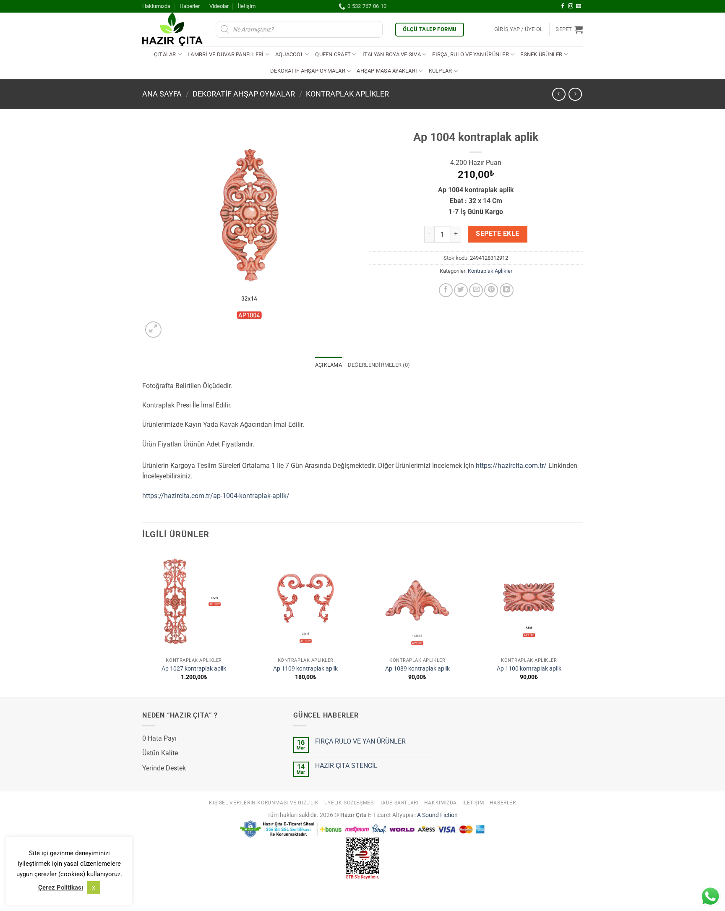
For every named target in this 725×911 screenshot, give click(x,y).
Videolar (219, 6)
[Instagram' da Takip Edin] (570, 6)
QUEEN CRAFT (333, 54)
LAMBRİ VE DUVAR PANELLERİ (225, 54)
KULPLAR (440, 71)
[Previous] (142, 622)
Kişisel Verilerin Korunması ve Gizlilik (263, 803)
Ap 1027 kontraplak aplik (194, 668)
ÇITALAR (165, 54)
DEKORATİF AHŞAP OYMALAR (307, 71)
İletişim (247, 6)
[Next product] (558, 94)
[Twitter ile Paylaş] (461, 290)
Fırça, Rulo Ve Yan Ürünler (470, 54)
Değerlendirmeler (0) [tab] (379, 365)
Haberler (190, 6)
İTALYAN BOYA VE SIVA (391, 54)
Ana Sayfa (162, 93)
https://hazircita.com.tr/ (511, 466)
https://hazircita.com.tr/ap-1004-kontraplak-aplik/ (215, 496)
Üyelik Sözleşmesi (349, 803)
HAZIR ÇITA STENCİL (346, 766)
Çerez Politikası (60, 887)
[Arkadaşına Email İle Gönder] (476, 290)
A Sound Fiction (437, 815)
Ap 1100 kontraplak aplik (529, 668)
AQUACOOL (289, 54)
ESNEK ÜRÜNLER (541, 54)
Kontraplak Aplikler (347, 93)
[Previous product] (575, 94)
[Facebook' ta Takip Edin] (562, 6)
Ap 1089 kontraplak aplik (417, 668)
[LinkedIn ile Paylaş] (507, 290)
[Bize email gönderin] (578, 6)
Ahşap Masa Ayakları (387, 71)
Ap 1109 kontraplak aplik (305, 668)
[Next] (580, 622)
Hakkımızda (156, 6)
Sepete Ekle (497, 234)
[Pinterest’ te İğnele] (491, 290)
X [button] (93, 888)
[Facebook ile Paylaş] (446, 290)
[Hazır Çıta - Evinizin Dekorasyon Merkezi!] (172, 29)
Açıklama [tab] (328, 365)
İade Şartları (399, 803)
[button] (518, 29)
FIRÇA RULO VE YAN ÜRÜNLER (360, 741)
